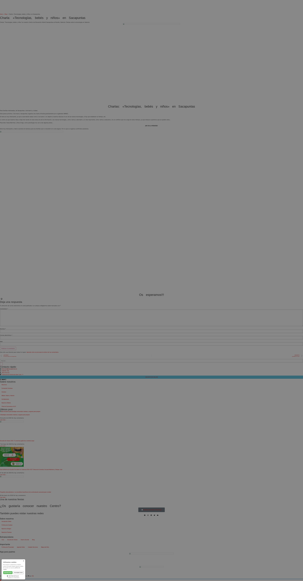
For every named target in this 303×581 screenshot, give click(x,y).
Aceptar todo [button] (8, 572)
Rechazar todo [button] (18, 572)
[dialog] (151, 290)
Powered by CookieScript (13, 577)
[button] (13, 576)
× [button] (23, 561)
